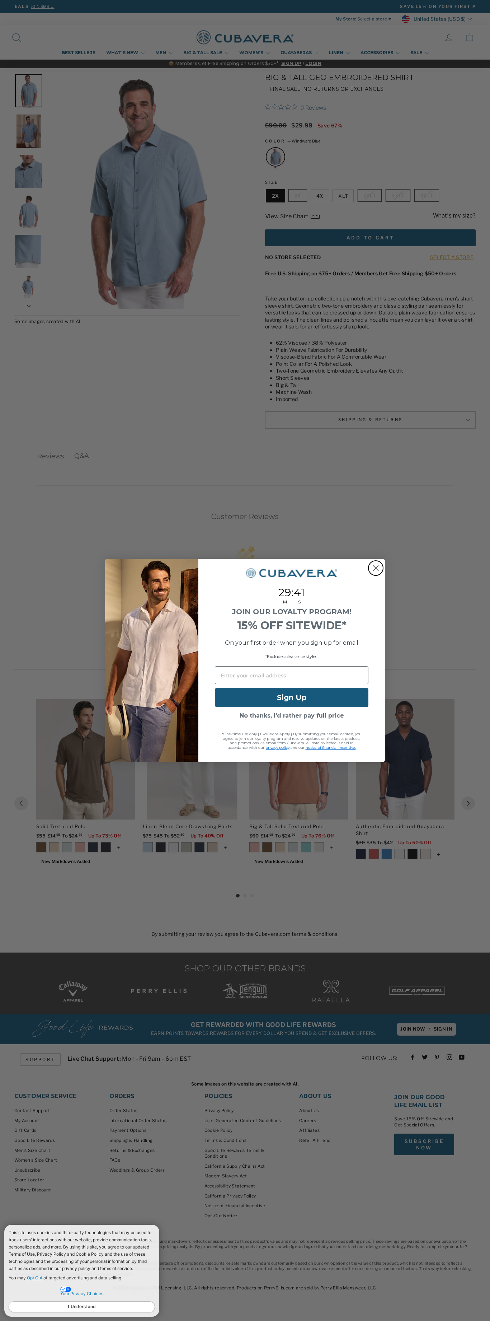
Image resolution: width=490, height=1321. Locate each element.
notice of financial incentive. (331, 747)
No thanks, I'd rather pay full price (292, 715)
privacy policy (277, 747)
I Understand (82, 1306)
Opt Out (34, 1277)
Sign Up (292, 697)
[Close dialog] (375, 568)
